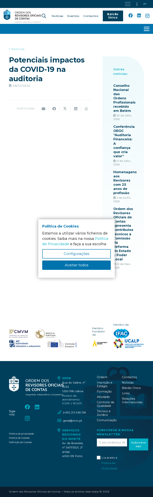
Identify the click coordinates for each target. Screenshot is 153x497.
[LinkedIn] (139, 15)
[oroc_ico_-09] (24, 344)
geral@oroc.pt (72, 420)
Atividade (103, 397)
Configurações (76, 254)
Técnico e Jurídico (104, 413)
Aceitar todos (76, 265)
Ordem (102, 377)
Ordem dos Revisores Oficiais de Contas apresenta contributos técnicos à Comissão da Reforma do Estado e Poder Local (123, 234)
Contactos (129, 377)
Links (125, 393)
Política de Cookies (19, 437)
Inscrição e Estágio (104, 384)
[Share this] (54, 108)
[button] (44, 16)
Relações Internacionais (132, 400)
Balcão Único (131, 388)
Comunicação (107, 420)
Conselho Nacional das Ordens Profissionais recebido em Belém (124, 98)
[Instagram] (147, 16)
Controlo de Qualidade (105, 404)
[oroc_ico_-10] (61, 344)
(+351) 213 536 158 (74, 412)
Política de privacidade (21, 433)
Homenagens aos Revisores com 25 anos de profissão (125, 182)
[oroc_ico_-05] (22, 16)
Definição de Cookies (20, 442)
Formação (104, 391)
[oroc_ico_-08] (45, 334)
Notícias (127, 382)
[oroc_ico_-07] (18, 334)
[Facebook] (130, 15)
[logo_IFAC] (121, 334)
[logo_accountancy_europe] (100, 344)
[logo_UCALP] (128, 344)
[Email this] (43, 108)
